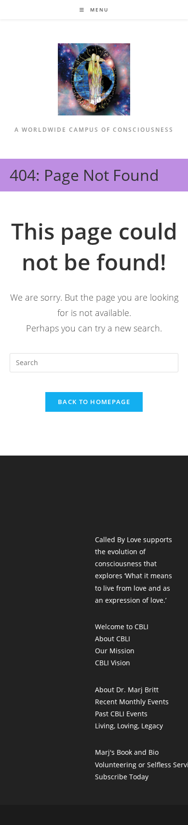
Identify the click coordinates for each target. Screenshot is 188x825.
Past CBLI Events (121, 713)
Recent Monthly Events (132, 701)
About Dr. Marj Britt (127, 689)
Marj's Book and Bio (127, 752)
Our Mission (114, 650)
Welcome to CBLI (121, 626)
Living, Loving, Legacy (129, 725)
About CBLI (112, 638)
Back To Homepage (94, 401)
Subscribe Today (121, 776)
